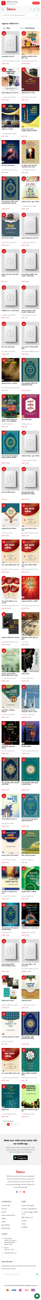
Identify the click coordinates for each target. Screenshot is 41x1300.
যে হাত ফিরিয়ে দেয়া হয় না (9, 819)
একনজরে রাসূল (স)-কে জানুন (10, 1037)
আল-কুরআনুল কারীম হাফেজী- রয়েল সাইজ (11, 783)
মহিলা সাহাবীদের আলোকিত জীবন (29, 1074)
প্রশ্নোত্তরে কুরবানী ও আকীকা (29, 601)
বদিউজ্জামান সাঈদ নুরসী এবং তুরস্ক (29, 638)
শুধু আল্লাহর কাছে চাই (8, 56)
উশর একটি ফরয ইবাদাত (28, 855)
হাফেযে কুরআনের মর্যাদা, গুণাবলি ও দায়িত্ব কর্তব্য (28, 311)
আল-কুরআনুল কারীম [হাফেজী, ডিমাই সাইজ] (27, 493)
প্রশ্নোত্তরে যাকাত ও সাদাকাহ (9, 383)
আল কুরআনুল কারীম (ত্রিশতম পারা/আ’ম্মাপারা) (10, 928)
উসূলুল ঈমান (5, 1109)
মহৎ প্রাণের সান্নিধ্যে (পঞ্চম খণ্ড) (29, 529)
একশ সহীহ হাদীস (26, 419)
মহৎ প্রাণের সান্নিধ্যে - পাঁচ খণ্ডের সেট (28, 965)
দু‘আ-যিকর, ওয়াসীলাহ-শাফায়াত (8, 711)
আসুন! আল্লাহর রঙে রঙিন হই (10, 93)
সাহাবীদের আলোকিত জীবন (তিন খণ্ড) (29, 57)
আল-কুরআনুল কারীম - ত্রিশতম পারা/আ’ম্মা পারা (8, 965)
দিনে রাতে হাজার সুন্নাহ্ (8, 165)
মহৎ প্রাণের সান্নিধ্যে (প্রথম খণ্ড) (11, 1073)
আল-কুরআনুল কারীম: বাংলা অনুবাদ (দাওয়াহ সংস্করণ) (10, 202)
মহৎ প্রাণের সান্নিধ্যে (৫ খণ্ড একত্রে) (9, 602)
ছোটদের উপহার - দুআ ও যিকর (30, 456)
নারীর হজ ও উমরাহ (7, 129)
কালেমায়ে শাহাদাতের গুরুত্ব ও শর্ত (30, 1110)
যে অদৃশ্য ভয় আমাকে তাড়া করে (9, 892)
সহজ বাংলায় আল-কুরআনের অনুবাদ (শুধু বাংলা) (29, 820)
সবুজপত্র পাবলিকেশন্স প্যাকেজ (10, 637)
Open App (36, 3)
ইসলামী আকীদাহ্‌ (26, 746)
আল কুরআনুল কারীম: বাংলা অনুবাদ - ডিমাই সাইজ (29, 275)
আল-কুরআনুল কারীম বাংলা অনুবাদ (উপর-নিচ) (29, 384)
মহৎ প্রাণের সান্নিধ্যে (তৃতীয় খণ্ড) (29, 565)
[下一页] (19, 1124)
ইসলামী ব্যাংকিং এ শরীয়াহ (28, 892)
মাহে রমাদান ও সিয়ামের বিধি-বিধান (29, 347)
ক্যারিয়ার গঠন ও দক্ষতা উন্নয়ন (10, 311)
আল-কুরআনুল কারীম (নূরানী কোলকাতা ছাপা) (29, 783)
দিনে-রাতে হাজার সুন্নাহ (8, 347)
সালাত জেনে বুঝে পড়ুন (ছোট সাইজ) (10, 275)
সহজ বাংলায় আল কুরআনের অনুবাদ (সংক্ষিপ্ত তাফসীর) (10, 456)
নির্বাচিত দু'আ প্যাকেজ (8, 1000)
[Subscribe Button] (37, 1274)
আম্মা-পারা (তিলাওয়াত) (8, 492)
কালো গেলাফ (25, 674)
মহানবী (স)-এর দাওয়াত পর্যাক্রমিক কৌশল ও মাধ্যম (29, 711)
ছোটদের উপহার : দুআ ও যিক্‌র (30, 202)
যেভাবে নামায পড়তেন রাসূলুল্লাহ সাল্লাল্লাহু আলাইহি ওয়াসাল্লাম (29, 130)
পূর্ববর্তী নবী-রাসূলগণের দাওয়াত (8, 747)
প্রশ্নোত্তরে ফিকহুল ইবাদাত (9, 528)
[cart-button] (34, 9)
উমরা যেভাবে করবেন (8, 238)
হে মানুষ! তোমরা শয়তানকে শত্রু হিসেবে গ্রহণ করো (29, 166)
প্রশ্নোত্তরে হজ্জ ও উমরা (28, 93)
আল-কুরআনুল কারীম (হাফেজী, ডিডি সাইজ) (27, 1037)
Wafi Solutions (20, 1285)
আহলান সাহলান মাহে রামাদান (10, 855)
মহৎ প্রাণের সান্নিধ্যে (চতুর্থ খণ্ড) (10, 565)
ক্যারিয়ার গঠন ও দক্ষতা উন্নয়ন (30, 928)
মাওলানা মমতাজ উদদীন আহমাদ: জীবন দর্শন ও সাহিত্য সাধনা (10, 675)
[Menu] (3, 9)
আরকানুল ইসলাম (26, 1000)
